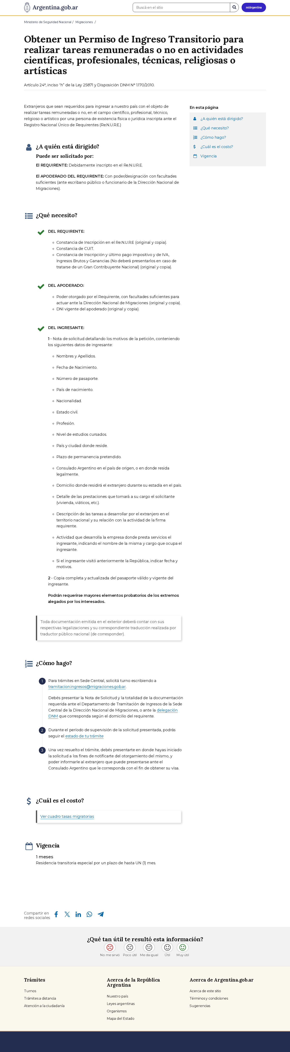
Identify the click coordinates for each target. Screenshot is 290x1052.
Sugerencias (200, 1006)
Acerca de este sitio (205, 991)
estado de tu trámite (84, 736)
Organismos (117, 1011)
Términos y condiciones (209, 998)
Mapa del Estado (120, 1019)
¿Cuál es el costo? (216, 146)
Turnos (30, 991)
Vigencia (208, 156)
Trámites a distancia (40, 998)
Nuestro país (117, 996)
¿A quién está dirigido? (221, 118)
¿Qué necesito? (214, 128)
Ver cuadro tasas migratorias (67, 816)
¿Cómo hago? (213, 137)
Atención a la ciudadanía (44, 1006)
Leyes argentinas (121, 1004)
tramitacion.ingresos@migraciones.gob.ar (87, 686)
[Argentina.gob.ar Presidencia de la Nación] (51, 7)
